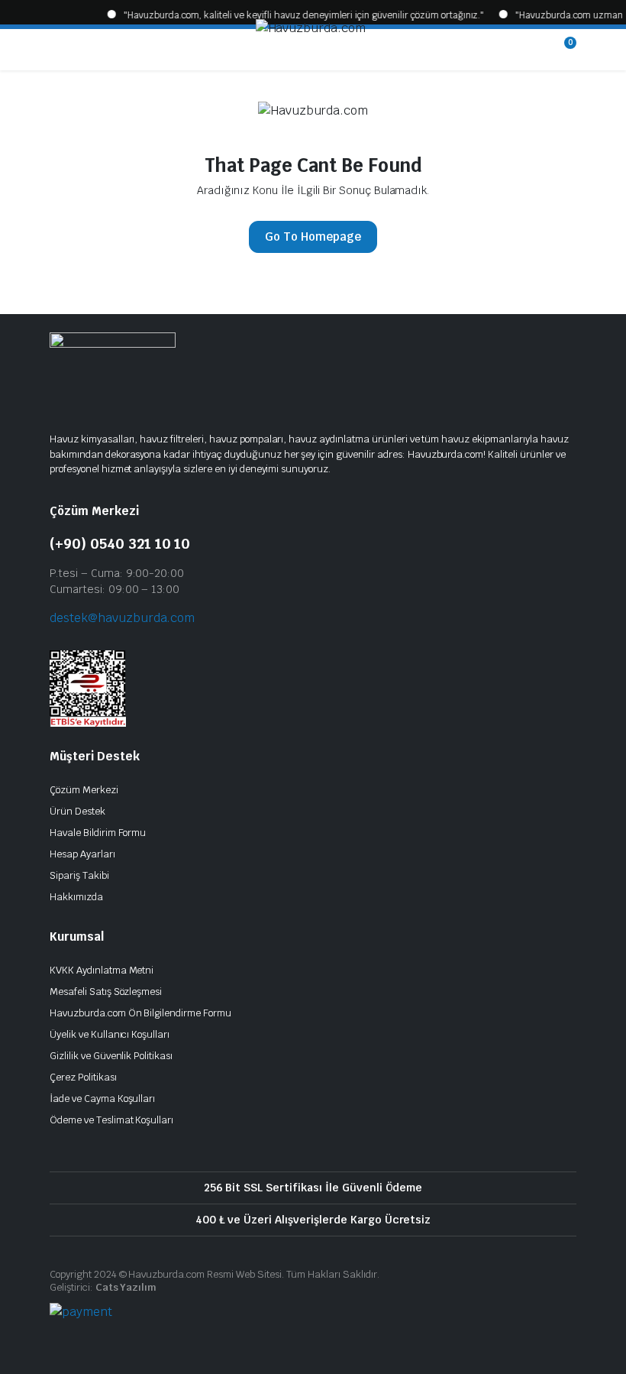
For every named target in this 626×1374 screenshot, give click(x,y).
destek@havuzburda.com (122, 618)
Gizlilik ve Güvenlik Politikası (111, 1055)
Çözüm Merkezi (84, 789)
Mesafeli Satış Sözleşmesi (106, 991)
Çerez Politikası (83, 1077)
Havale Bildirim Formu (98, 832)
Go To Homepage (313, 236)
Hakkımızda (76, 896)
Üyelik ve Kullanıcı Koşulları (109, 1034)
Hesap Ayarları (82, 853)
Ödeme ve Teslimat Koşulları (111, 1119)
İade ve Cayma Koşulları (102, 1098)
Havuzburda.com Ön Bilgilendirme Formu (140, 1012)
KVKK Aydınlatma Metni (101, 970)
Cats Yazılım (126, 1287)
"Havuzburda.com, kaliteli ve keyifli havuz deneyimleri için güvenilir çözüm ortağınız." (286, 15)
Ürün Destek (77, 811)
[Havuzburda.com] (312, 49)
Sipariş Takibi (79, 875)
